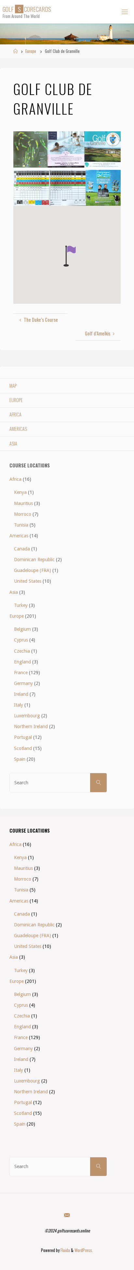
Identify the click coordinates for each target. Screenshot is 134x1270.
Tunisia (21, 525)
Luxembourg (27, 715)
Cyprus (21, 640)
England (22, 661)
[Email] (67, 1215)
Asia (13, 443)
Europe (30, 51)
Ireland (21, 694)
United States (27, 581)
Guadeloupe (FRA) (32, 570)
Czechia (22, 651)
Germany (23, 683)
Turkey (21, 605)
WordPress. (83, 1250)
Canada (22, 548)
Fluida (65, 1250)
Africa (15, 414)
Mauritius (23, 503)
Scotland (23, 748)
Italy (18, 705)
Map (13, 385)
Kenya (20, 492)
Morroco (22, 514)
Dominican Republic (34, 559)
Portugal (23, 737)
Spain (19, 759)
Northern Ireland (31, 726)
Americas (18, 428)
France (21, 672)
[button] (70, 256)
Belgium (22, 629)
